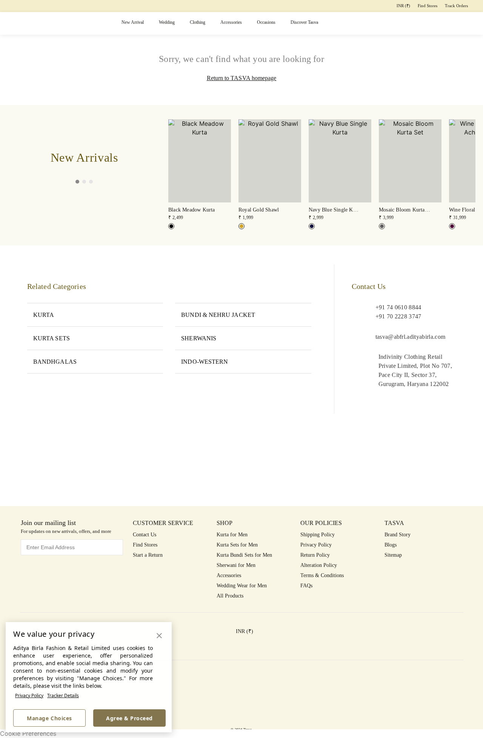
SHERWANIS (198, 338)
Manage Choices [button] (49, 718)
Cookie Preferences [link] (28, 733)
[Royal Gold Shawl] (241, 226)
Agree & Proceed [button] (129, 718)
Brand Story (398, 534)
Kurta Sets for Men (237, 545)
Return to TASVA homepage (242, 78)
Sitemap (393, 555)
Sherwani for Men (236, 565)
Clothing (197, 22)
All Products (230, 596)
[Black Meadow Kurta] (171, 226)
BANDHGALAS (55, 361)
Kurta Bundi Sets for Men (244, 555)
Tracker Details (63, 695)
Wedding (167, 22)
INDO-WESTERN (204, 361)
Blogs (391, 545)
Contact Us (144, 534)
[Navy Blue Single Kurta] (312, 226)
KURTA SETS (51, 338)
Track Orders (456, 5)
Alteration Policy (318, 565)
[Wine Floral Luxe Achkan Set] (452, 226)
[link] (199, 170)
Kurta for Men (232, 534)
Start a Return (148, 555)
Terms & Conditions (322, 575)
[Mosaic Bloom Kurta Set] (382, 226)
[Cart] (436, 24)
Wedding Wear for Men (242, 585)
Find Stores (427, 5)
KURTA (43, 315)
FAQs (306, 585)
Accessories (231, 22)
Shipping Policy (317, 534)
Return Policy (315, 555)
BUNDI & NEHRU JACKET (218, 315)
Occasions (266, 22)
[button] (377, 24)
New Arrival (133, 22)
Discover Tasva (304, 22)
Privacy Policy (29, 695)
